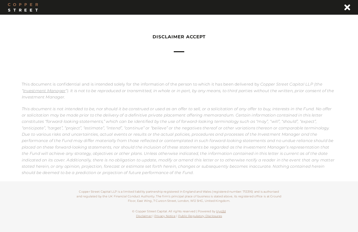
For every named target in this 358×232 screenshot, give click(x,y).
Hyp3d (221, 211)
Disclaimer (144, 216)
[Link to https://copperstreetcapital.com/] (347, 7)
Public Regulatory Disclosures (200, 216)
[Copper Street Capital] (23, 5)
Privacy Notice (165, 216)
